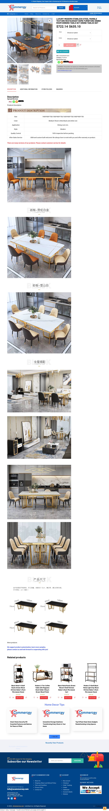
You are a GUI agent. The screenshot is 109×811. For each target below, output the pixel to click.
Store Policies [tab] (47, 89)
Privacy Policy (39, 787)
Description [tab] (11, 89)
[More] (61, 62)
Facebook (99, 806)
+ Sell (52, 14)
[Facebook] (8, 798)
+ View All (54, 736)
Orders (65, 787)
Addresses (66, 789)
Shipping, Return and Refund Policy (45, 783)
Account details (67, 792)
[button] (49, 20)
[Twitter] (11, 798)
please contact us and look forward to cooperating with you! (27, 649)
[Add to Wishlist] (77, 44)
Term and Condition (41, 785)
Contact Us (46, 14)
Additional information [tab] (28, 89)
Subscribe (77, 760)
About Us (38, 14)
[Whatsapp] (59, 62)
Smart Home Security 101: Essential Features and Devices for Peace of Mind (21, 724)
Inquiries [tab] (59, 89)
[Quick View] (13, 698)
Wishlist (65, 794)
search (61, 7)
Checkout (66, 783)
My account (66, 781)
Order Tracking (67, 785)
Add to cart (70, 45)
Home (26, 14)
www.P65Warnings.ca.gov (65, 70)
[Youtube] (15, 798)
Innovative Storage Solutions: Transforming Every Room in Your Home (54, 724)
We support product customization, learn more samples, (26, 647)
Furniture (64, 57)
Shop (31, 14)
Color (60, 38)
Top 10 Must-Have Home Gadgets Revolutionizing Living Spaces (87, 723)
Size (60, 32)
